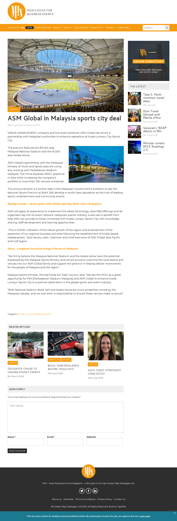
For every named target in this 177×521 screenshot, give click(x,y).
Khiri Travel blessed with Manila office (152, 114)
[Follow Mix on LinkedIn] (95, 491)
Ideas (56, 27)
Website (91, 437)
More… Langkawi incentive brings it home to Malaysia (43, 248)
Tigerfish (121, 506)
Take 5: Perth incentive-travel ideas (153, 97)
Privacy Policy (104, 499)
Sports (47, 314)
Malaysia (39, 314)
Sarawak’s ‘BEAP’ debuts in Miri (155, 129)
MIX (38, 125)
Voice (66, 27)
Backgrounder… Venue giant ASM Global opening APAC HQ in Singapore (54, 203)
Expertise (54, 359)
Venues (110, 27)
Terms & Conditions (85, 499)
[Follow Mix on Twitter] (82, 491)
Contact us (119, 499)
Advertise (68, 499)
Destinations (43, 27)
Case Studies (81, 27)
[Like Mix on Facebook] (88, 491)
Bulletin (14, 27)
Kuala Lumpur (26, 314)
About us (56, 499)
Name (12, 437)
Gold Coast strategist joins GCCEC (104, 371)
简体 (22, 27)
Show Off (96, 27)
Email (51, 437)
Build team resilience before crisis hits (63, 367)
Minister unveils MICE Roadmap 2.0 (154, 146)
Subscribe (123, 27)
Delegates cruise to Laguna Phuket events (24, 370)
